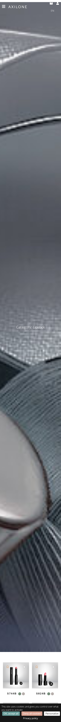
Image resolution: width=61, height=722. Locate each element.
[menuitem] (55, 11)
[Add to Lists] (7, 667)
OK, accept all (11, 713)
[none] (55, 11)
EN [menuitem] (52, 10)
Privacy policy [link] (30, 718)
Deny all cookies (32, 713)
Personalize (51, 713)
